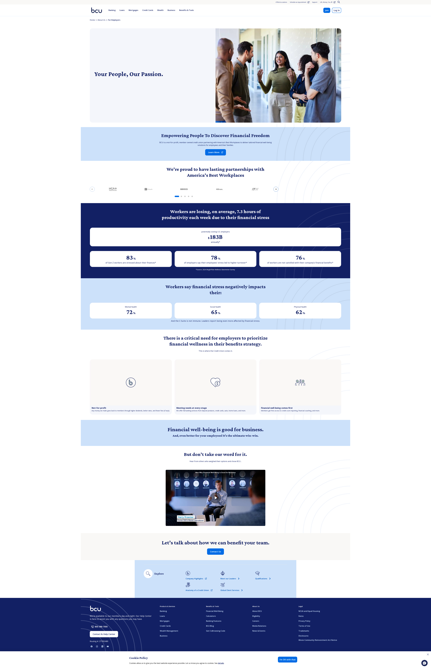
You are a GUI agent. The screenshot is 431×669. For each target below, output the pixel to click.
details (221, 663)
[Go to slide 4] (188, 196)
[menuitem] (112, 10)
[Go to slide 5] (192, 196)
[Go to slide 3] (185, 196)
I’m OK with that (287, 659)
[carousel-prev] (92, 189)
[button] (424, 663)
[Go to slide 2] (181, 196)
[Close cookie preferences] (428, 654)
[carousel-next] (275, 189)
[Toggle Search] (339, 2)
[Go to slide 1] (177, 196)
